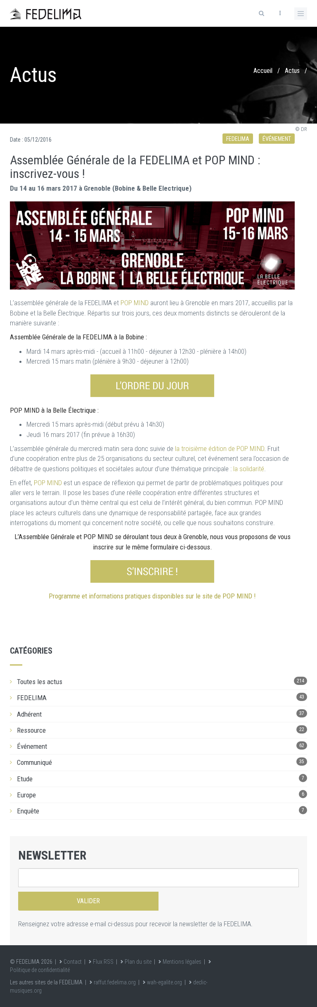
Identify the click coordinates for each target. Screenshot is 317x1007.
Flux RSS (103, 961)
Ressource (31, 730)
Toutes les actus (39, 682)
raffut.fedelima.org (115, 982)
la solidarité (248, 469)
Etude (25, 779)
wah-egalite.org (164, 982)
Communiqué (34, 762)
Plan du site (138, 961)
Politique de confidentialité (40, 970)
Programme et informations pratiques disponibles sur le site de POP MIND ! (152, 596)
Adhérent (29, 714)
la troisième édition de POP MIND (219, 448)
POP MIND (135, 303)
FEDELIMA (237, 139)
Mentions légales (182, 961)
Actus (292, 71)
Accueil (262, 71)
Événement (277, 139)
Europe (26, 795)
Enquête (28, 811)
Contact (73, 961)
